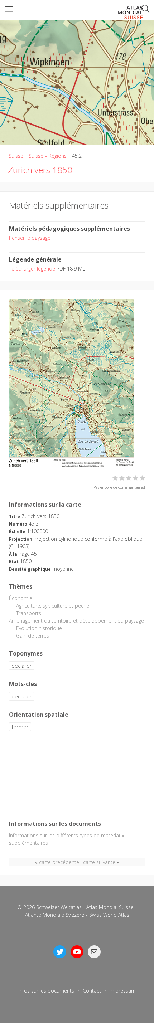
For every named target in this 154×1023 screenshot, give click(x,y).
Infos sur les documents (46, 990)
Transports (28, 613)
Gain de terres (32, 635)
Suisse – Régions (48, 155)
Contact (92, 990)
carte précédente (59, 862)
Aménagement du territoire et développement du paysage (76, 620)
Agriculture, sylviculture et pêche (52, 605)
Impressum (123, 990)
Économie (20, 598)
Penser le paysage (29, 237)
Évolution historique (39, 628)
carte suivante (99, 862)
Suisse (16, 155)
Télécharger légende (32, 268)
